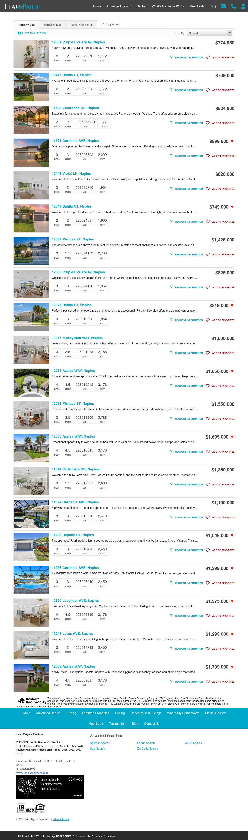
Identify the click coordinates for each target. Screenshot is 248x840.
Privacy (111, 836)
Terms (98, 836)
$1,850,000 (220, 371)
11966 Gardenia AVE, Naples (75, 568)
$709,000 (224, 75)
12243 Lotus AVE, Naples (72, 633)
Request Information (188, 57)
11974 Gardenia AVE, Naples (75, 502)
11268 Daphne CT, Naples (73, 535)
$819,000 (221, 305)
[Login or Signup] (243, 5)
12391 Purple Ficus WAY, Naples (78, 42)
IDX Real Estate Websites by (34, 836)
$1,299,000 (220, 568)
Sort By (179, 33)
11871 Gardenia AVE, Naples (75, 141)
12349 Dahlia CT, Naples (72, 206)
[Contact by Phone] (233, 5)
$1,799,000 (220, 666)
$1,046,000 (220, 535)
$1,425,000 (223, 239)
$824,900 (224, 108)
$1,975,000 (220, 601)
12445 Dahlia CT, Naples (72, 75)
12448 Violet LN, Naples (71, 173)
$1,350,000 (223, 469)
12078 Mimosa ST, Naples (73, 403)
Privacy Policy (61, 819)
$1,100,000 (223, 502)
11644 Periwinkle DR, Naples (75, 469)
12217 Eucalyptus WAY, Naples (77, 338)
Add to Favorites (223, 57)
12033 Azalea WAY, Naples (73, 436)
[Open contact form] (223, 5)
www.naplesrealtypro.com (32, 772)
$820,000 (224, 173)
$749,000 (221, 206)
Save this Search (34, 33)
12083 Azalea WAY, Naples (73, 371)
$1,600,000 (223, 338)
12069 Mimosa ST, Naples (73, 239)
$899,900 (221, 141)
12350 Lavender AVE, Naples (75, 601)
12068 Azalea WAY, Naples (73, 666)
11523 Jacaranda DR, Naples (75, 108)
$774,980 (224, 42)
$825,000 (224, 272)
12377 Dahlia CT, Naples (72, 305)
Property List (26, 25)
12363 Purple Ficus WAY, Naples (78, 272)
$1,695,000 (220, 436)
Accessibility (83, 836)
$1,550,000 (223, 403)
